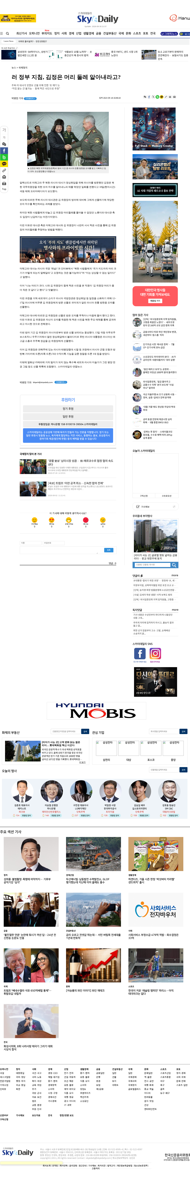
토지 (114, 1081)
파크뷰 (22, 812)
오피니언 (34, 33)
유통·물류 (68, 1085)
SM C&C (169, 809)
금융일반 (100, 1073)
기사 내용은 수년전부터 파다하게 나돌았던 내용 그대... (152, 616)
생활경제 (88, 33)
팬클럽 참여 (26, 815)
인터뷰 (3, 1089)
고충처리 (96, 1168)
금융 (98, 33)
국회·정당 (20, 1077)
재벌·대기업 (54, 1077)
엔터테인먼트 (150, 1109)
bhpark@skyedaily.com (43, 382)
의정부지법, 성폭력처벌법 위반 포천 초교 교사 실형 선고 (155, 585)
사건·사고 (36, 1073)
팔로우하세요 (155, 662)
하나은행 (51, 809)
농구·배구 (165, 1093)
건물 (114, 1077)
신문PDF (4, 1115)
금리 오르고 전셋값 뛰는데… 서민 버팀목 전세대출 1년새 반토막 (93, 936)
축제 (151, 1085)
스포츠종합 (165, 1077)
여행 (146, 1085)
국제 (121, 33)
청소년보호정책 (141, 1166)
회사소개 (46, 1166)
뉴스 (14, 68)
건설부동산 (110, 33)
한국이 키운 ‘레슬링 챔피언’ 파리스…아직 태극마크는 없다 (151, 992)
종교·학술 (149, 1089)
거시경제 (52, 1101)
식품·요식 (68, 1093)
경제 (71, 33)
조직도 (55, 1166)
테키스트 (22, 809)
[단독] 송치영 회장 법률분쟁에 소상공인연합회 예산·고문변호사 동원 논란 (155, 590)
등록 (108, 550)
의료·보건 (36, 1097)
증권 (98, 1081)
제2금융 (100, 1089)
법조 (34, 1101)
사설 (2, 1073)
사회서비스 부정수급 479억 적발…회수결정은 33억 (153, 936)
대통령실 (20, 1073)
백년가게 (84, 1097)
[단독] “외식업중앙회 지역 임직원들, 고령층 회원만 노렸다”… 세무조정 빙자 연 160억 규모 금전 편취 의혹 (155, 600)
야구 (162, 1081)
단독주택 (81, 812)
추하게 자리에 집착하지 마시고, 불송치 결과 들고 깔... (153, 624)
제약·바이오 (70, 1089)
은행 (98, 1077)
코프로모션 (166, 496)
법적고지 (111, 1166)
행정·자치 (20, 1081)
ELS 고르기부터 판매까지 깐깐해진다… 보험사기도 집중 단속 (126, 55)
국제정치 (23, 68)
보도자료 (36, 1115)
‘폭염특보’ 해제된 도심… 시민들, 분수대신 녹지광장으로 (42, 42)
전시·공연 (149, 1081)
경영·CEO (53, 1073)
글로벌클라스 (134, 1089)
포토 (145, 33)
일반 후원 (68, 416)
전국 (50, 1115)
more (175, 575)
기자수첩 (4, 1085)
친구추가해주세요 (140, 662)
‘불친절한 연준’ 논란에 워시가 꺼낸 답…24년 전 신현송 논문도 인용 (30, 936)
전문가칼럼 (5, 1081)
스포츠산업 (165, 1073)
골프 (162, 1089)
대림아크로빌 (169, 812)
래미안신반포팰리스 (51, 812)
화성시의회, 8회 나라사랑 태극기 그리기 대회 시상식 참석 (28, 1048)
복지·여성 (36, 1081)
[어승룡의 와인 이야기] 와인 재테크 (85, 990)
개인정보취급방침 (124, 1166)
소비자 (51, 1089)
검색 (85, 732)
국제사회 (132, 1081)
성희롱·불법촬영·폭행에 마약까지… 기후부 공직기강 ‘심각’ (27, 881)
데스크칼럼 (5, 1077)
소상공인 (84, 1101)
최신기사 (21, 33)
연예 (183, 1081)
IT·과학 (67, 1105)
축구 (162, 1085)
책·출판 (148, 1077)
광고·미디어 (70, 1101)
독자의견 (102, 1166)
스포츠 (137, 33)
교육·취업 (36, 1085)
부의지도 (47, 33)
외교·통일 (20, 1085)
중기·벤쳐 (52, 1081)
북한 (18, 1089)
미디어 (147, 1093)
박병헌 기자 (23, 98)
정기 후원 (68, 408)
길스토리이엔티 (139, 809)
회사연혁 (64, 1166)
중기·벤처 (85, 1073)
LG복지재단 (80, 809)
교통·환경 (36, 1105)
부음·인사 (36, 1109)
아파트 (115, 1085)
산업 (78, 33)
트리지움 (110, 812)
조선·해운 (68, 1081)
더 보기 (82, 762)
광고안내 (83, 1166)
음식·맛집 (149, 1101)
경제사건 (52, 1097)
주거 (34, 1089)
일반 (114, 1073)
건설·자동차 (70, 1077)
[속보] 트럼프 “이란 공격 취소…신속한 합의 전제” (76, 483)
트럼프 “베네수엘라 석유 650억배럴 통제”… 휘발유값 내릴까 (28, 992)
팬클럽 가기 (155, 301)
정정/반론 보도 (67, 1115)
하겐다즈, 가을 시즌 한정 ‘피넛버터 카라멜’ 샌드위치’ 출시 (151, 881)
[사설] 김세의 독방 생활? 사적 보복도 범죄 (152, 595)
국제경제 (132, 1077)
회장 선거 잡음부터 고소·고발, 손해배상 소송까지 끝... (151, 632)
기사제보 (144, 507)
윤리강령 (73, 1166)
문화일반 (148, 1073)
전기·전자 (68, 1073)
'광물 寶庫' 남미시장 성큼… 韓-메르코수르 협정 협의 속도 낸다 (80, 463)
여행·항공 (68, 1097)
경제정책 (52, 1085)
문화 (128, 33)
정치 (57, 33)
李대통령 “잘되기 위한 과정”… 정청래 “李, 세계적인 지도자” (155, 581)
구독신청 (144, 496)
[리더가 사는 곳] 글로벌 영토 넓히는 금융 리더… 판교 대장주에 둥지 (155, 557)
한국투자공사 (110, 809)
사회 (64, 33)
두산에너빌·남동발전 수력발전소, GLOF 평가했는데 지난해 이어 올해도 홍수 (87, 881)
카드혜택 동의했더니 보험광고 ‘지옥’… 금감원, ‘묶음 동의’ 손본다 (173, 55)
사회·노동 (36, 1077)
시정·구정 (52, 1093)
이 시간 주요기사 (8, 48)
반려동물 (148, 1097)
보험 (98, 1085)
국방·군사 (36, 1093)
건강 (146, 1105)
